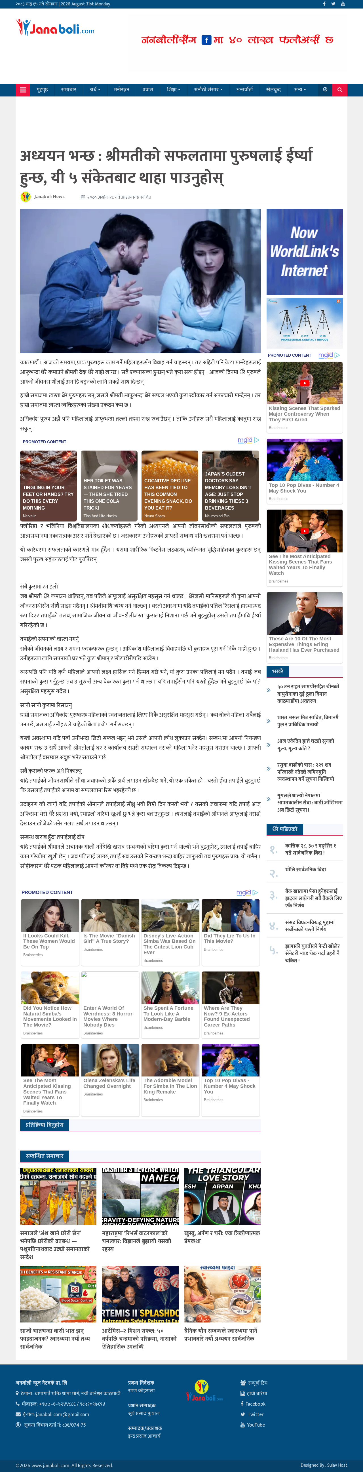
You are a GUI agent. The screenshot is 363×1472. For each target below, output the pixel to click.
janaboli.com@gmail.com (62, 1414)
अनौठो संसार (206, 90)
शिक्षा (172, 90)
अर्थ (93, 90)
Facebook (255, 1404)
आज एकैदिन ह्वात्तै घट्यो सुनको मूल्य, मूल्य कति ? (305, 745)
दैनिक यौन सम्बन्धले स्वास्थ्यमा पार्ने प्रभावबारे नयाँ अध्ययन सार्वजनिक (220, 1335)
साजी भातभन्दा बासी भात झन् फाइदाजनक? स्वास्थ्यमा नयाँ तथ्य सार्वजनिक (55, 1339)
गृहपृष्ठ (42, 90)
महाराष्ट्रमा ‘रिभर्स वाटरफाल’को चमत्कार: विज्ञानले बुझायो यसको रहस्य (136, 1241)
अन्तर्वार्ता (244, 90)
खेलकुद (273, 90)
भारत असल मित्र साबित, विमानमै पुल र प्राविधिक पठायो (308, 721)
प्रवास (148, 90)
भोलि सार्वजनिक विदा (305, 870)
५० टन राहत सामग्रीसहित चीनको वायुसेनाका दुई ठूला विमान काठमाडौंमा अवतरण (308, 694)
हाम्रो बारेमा (257, 1393)
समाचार (68, 90)
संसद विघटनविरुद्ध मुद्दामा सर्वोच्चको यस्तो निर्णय (310, 926)
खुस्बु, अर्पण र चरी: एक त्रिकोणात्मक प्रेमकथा (222, 1237)
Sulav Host (337, 1465)
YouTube (256, 1425)
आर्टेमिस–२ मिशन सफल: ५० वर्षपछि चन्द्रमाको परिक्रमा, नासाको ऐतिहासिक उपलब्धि (139, 1339)
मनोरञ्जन (121, 90)
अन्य (298, 90)
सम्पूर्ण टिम (257, 1383)
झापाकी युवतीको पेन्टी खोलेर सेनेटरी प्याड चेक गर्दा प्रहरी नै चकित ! (312, 953)
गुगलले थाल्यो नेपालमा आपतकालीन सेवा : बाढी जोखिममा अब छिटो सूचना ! (310, 803)
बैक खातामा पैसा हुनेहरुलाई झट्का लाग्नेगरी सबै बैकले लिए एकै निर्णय (313, 898)
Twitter (256, 1414)
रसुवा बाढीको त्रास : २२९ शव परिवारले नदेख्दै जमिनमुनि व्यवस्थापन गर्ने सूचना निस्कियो (305, 772)
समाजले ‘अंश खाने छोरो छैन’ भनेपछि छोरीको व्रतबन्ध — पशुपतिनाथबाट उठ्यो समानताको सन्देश (55, 1245)
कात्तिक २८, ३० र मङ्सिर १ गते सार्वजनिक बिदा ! (310, 849)
